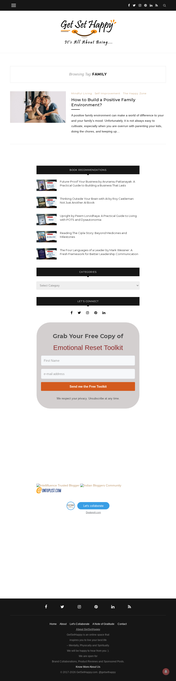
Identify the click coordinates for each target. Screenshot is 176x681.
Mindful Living (81, 93)
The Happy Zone (134, 93)
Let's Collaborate (80, 624)
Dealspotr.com (93, 512)
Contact (122, 624)
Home (53, 624)
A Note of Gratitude (103, 624)
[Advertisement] (88, 446)
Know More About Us (88, 666)
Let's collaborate (93, 506)
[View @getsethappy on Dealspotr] (71, 509)
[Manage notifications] (165, 671)
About (63, 624)
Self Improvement (107, 93)
